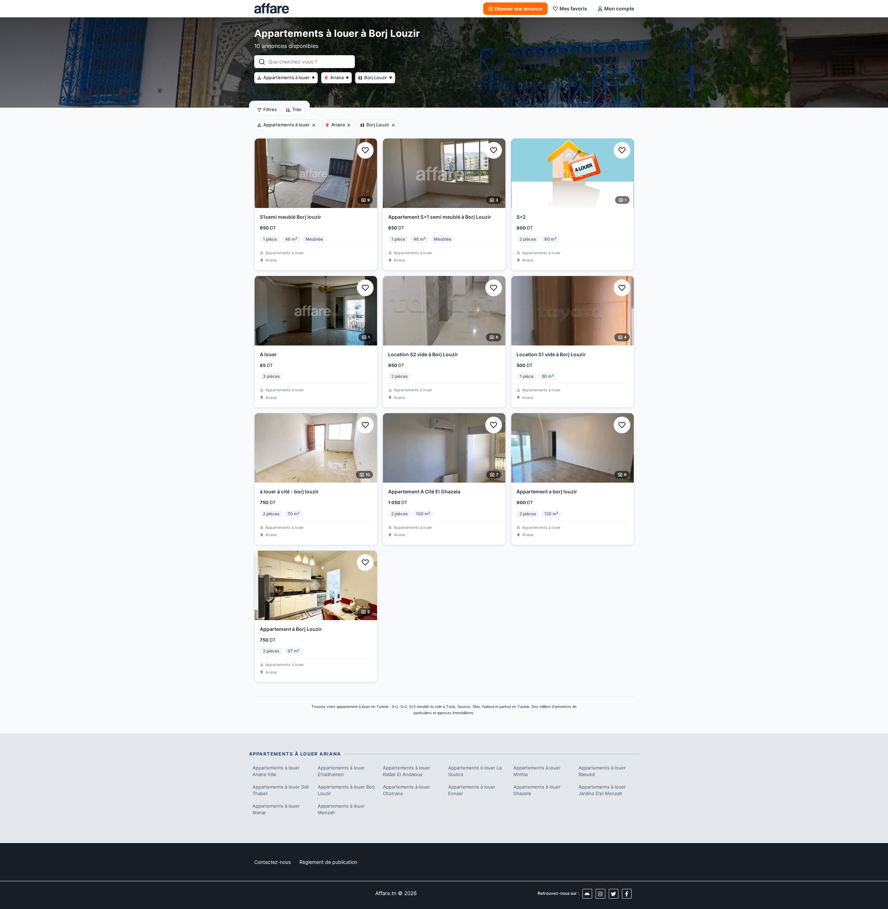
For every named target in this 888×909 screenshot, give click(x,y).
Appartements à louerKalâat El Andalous (406, 771)
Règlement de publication (328, 862)
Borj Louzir (378, 77)
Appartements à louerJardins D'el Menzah (602, 790)
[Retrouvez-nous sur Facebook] (627, 894)
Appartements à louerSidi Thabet (281, 790)
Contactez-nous (272, 862)
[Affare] (271, 9)
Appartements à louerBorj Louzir (346, 790)
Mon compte (619, 8)
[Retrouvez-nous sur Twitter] (613, 894)
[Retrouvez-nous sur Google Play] (587, 894)
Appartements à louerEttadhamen (341, 771)
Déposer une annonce (519, 8)
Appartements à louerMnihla (537, 771)
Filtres (270, 109)
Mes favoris (573, 8)
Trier (297, 109)
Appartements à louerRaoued (602, 771)
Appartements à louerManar (276, 809)
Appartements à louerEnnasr (471, 790)
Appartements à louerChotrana (406, 790)
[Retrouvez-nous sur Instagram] (600, 894)
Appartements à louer (289, 77)
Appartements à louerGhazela (537, 790)
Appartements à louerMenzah (341, 809)
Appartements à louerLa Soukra (475, 771)
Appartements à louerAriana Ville (276, 771)
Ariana (339, 77)
